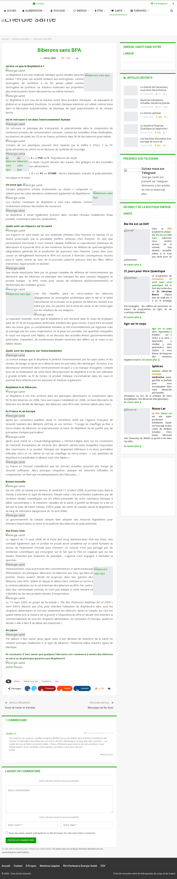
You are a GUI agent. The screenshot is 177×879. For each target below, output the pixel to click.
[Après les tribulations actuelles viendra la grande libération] (131, 103)
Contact (40, 3)
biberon (17, 681)
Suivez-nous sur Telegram (153, 171)
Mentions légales (50, 865)
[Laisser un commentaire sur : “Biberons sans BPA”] (75, 58)
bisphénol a (46, 681)
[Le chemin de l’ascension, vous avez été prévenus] (131, 90)
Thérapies (140, 10)
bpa (56, 681)
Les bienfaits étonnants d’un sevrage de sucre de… (155, 140)
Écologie (59, 10)
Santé (118, 10)
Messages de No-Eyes (100, 707)
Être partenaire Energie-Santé (80, 865)
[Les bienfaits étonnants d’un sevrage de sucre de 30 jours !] (131, 142)
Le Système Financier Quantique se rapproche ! (154, 127)
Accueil (12, 10)
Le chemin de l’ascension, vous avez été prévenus (154, 88)
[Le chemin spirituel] (131, 116)
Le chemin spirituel (150, 113)
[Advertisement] (150, 489)
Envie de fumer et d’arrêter (20, 707)
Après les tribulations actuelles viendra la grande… (155, 101)
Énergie (82, 10)
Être (100, 10)
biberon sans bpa (31, 681)
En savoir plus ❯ (132, 264)
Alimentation (33, 10)
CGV (102, 865)
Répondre (108, 754)
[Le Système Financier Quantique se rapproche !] (131, 129)
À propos (31, 865)
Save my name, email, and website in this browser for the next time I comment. (52, 833)
